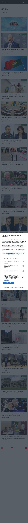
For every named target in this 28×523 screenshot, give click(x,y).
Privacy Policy (21, 287)
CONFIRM (8, 282)
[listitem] (14, 258)
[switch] (23, 261)
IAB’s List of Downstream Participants (15, 254)
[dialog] (14, 261)
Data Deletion (6, 287)
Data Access (14, 287)
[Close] (25, 236)
